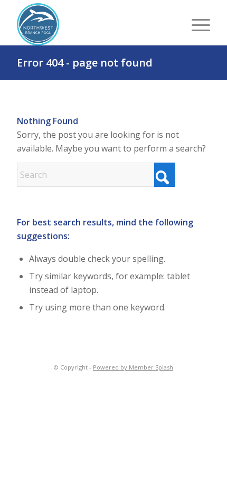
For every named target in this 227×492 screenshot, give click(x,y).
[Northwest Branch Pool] (69, 24)
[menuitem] (195, 24)
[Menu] (195, 24)
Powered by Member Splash (133, 367)
